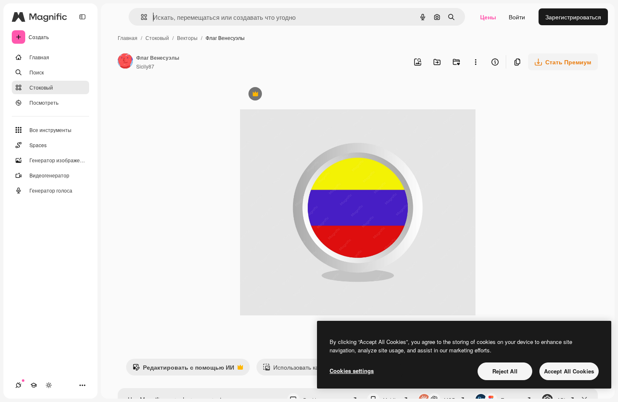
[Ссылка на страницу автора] (125, 61)
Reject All (505, 371)
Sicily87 (145, 66)
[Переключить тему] (48, 385)
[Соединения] (18, 385)
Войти (517, 17)
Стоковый (157, 37)
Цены (488, 17)
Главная (127, 37)
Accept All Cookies (569, 371)
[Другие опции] (475, 61)
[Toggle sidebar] (82, 17)
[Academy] (33, 385)
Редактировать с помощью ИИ (183, 369)
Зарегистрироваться (573, 17)
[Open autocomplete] (140, 17)
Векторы (187, 37)
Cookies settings (352, 371)
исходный (296, 94)
